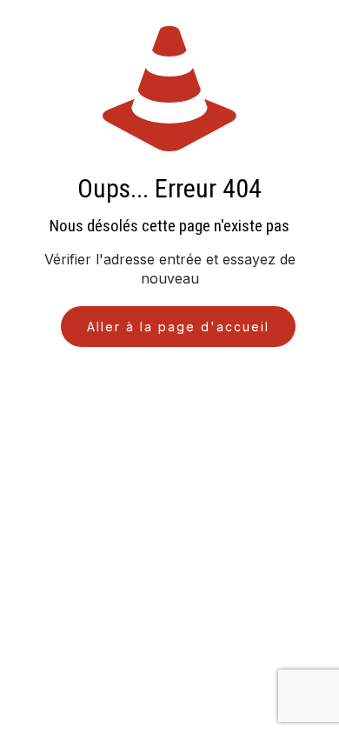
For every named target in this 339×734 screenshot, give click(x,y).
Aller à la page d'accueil (178, 326)
